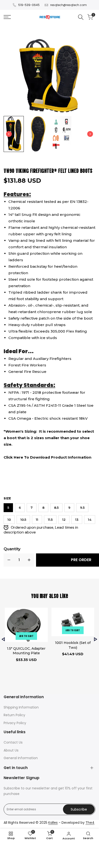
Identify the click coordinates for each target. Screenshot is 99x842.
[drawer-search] (80, 17)
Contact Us (13, 742)
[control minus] (9, 560)
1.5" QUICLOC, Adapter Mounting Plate (26, 650)
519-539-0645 (29, 5)
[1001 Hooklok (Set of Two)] (72, 623)
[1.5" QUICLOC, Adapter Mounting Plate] (26, 625)
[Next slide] (90, 134)
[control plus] (29, 560)
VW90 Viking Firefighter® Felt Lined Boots (48, 170)
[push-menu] (7, 17)
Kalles (53, 822)
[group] (14, 134)
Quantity (12, 549)
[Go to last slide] (9, 134)
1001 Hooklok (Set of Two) (73, 645)
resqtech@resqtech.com (68, 5)
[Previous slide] (3, 639)
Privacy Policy (15, 723)
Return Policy (14, 715)
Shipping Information (21, 707)
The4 (90, 822)
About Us (11, 750)
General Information (21, 758)
